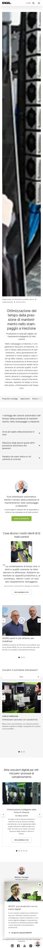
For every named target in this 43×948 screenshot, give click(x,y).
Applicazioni (25, 399)
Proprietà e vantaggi (10, 399)
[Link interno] (21, 793)
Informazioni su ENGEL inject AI (24, 299)
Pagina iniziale (6, 299)
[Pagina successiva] (39, 620)
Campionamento (7, 302)
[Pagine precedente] (3, 620)
